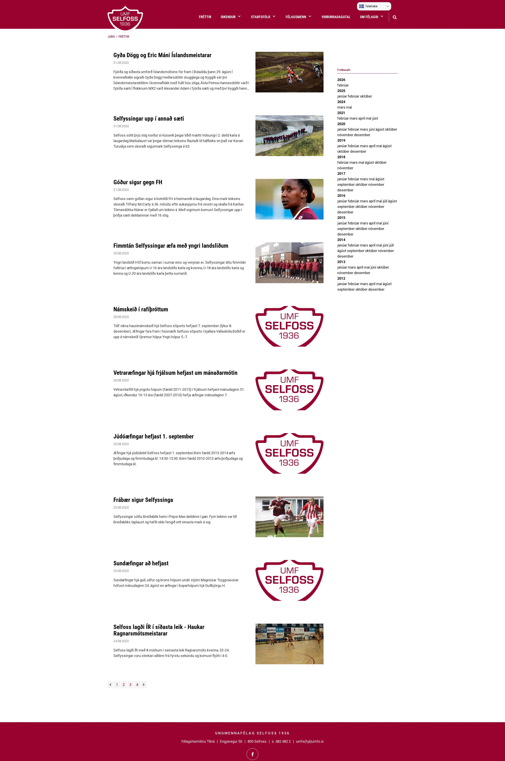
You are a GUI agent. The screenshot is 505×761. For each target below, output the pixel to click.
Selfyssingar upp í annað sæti (148, 118)
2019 (341, 140)
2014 (341, 240)
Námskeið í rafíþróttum (140, 309)
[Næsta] (144, 684)
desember (362, 135)
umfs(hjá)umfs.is (310, 741)
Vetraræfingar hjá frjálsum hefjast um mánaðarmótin (175, 372)
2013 (341, 262)
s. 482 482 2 (281, 741)
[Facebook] (252, 754)
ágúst (380, 129)
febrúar (343, 85)
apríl (362, 118)
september (346, 184)
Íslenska (371, 6)
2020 (341, 124)
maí (349, 107)
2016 (341, 196)
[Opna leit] (394, 16)
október (366, 96)
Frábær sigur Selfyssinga (143, 499)
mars (341, 107)
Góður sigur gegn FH (137, 182)
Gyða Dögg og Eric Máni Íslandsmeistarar (162, 55)
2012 (341, 278)
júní (375, 118)
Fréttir (124, 36)
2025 (341, 91)
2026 (341, 80)
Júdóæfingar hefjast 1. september (153, 436)
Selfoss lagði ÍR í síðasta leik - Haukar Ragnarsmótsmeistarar (158, 630)
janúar (342, 96)
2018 (341, 157)
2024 (341, 102)
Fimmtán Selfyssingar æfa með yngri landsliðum (170, 245)
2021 (341, 113)
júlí (385, 201)
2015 (341, 218)
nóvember (345, 135)
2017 (341, 173)
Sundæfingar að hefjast (140, 563)
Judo (111, 36)
